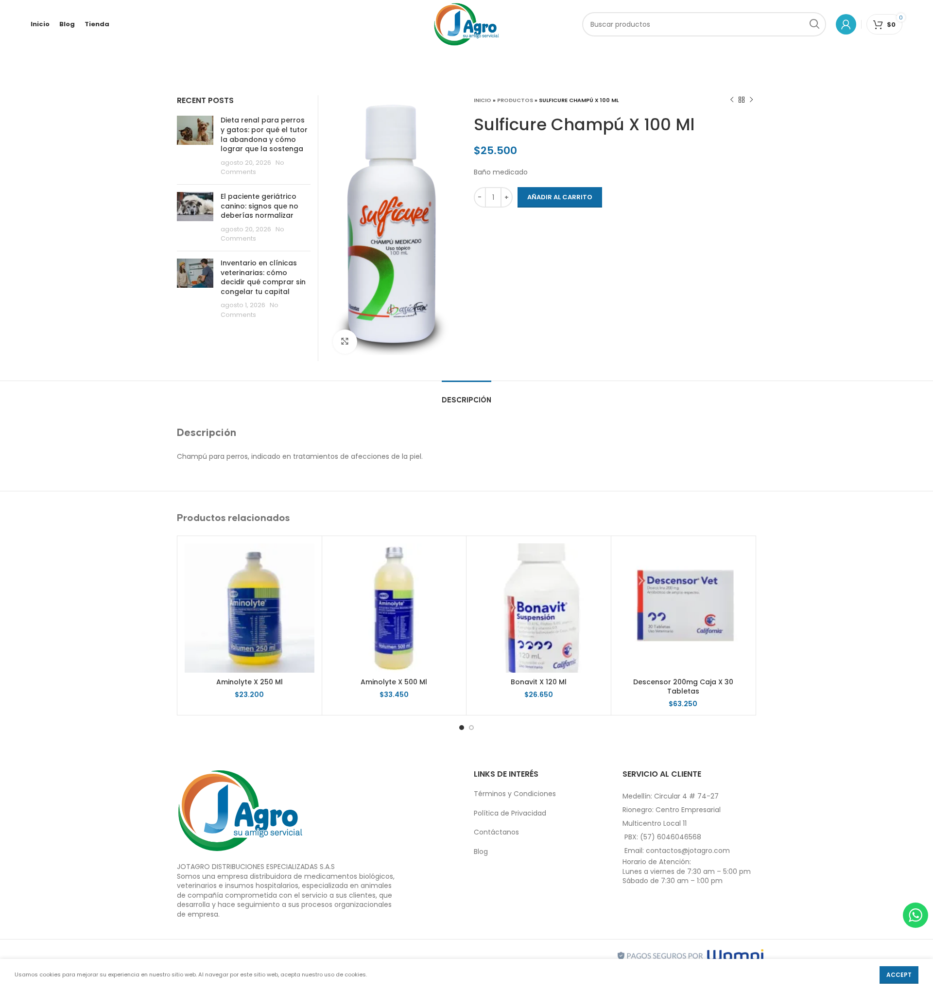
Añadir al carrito (559, 197)
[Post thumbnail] (195, 146)
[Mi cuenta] (846, 24)
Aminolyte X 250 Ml (249, 682)
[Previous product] (732, 100)
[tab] (466, 395)
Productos (515, 100)
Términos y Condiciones (515, 794)
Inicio (482, 100)
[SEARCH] (814, 24)
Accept (899, 975)
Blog (481, 851)
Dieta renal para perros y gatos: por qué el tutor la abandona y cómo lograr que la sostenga (264, 134)
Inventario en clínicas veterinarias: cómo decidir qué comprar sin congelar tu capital (263, 277)
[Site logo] (466, 24)
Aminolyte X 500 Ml (394, 682)
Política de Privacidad (510, 813)
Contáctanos (496, 832)
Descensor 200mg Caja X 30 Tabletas (683, 686)
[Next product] (751, 100)
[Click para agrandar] (345, 342)
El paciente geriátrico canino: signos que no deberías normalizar (259, 205)
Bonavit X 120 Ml (539, 682)
